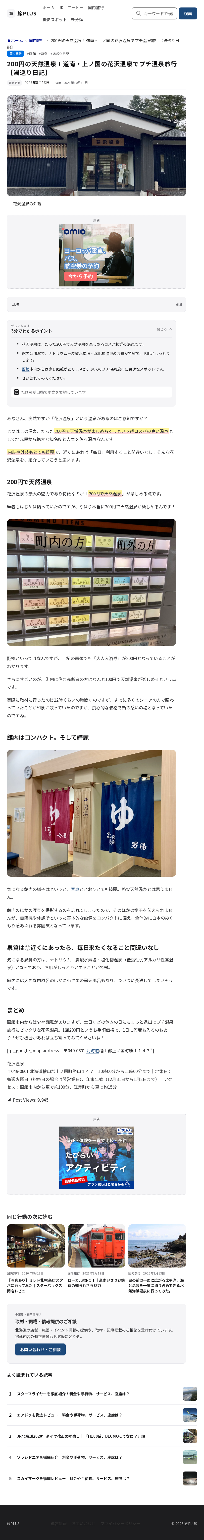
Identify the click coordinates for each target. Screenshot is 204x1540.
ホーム (49, 7)
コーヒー (76, 7)
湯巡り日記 (60, 54)
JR (61, 7)
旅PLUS (23, 13)
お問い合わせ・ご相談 (40, 1349)
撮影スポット (55, 19)
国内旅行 (96, 7)
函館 (32, 54)
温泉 (44, 54)
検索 (188, 13)
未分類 (77, 19)
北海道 (92, 1050)
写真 (75, 889)
